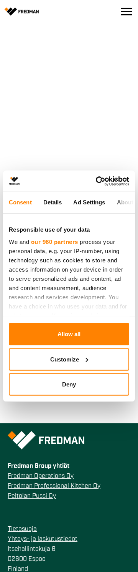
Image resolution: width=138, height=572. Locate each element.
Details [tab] (52, 202)
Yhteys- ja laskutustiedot (42, 539)
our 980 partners (54, 241)
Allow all (69, 334)
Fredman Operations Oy (41, 476)
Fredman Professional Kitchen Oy (54, 486)
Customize (64, 359)
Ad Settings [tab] (89, 202)
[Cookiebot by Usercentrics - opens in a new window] (97, 181)
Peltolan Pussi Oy (32, 496)
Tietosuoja (22, 529)
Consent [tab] (20, 202)
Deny (69, 384)
